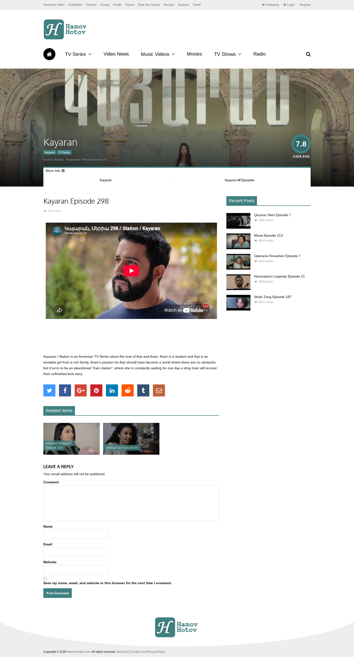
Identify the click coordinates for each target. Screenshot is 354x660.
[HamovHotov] (65, 38)
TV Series (75, 54)
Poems (129, 4)
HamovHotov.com (78, 652)
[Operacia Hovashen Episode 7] (238, 268)
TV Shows (225, 54)
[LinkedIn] (112, 390)
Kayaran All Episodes (239, 180)
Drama (59, 159)
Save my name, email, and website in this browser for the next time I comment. (107, 583)
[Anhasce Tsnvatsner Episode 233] (71, 453)
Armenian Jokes (54, 4)
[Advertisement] (131, 339)
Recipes (169, 4)
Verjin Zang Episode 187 (272, 297)
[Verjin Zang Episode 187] (238, 309)
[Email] (159, 390)
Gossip (104, 4)
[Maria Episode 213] (238, 248)
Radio (259, 54)
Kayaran (50, 152)
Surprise (183, 4)
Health (117, 4)
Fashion (91, 4)
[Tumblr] (143, 390)
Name (47, 526)
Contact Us (138, 652)
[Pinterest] (96, 390)
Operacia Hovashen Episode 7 (277, 256)
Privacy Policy (156, 652)
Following (272, 4)
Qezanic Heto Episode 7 (272, 215)
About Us (122, 652)
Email (47, 544)
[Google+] (81, 390)
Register (305, 4)
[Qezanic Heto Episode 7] (238, 227)
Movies (194, 54)
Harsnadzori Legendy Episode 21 (279, 276)
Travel (197, 4)
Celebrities (75, 4)
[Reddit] (128, 390)
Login (291, 4)
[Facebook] (65, 390)
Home (49, 54)
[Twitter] (49, 390)
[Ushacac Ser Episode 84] (131, 453)
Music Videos (155, 54)
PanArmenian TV (95, 159)
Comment (51, 482)
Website (50, 562)
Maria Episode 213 (268, 235)
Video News (116, 54)
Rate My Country (149, 4)
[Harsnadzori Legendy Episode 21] (238, 289)
